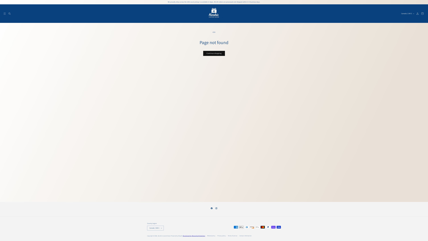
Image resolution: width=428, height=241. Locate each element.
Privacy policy (221, 236)
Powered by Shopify (177, 236)
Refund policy (211, 236)
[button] (4, 13)
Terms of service (232, 236)
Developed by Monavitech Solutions (194, 236)
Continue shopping (214, 53)
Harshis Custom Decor (164, 236)
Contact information (246, 236)
